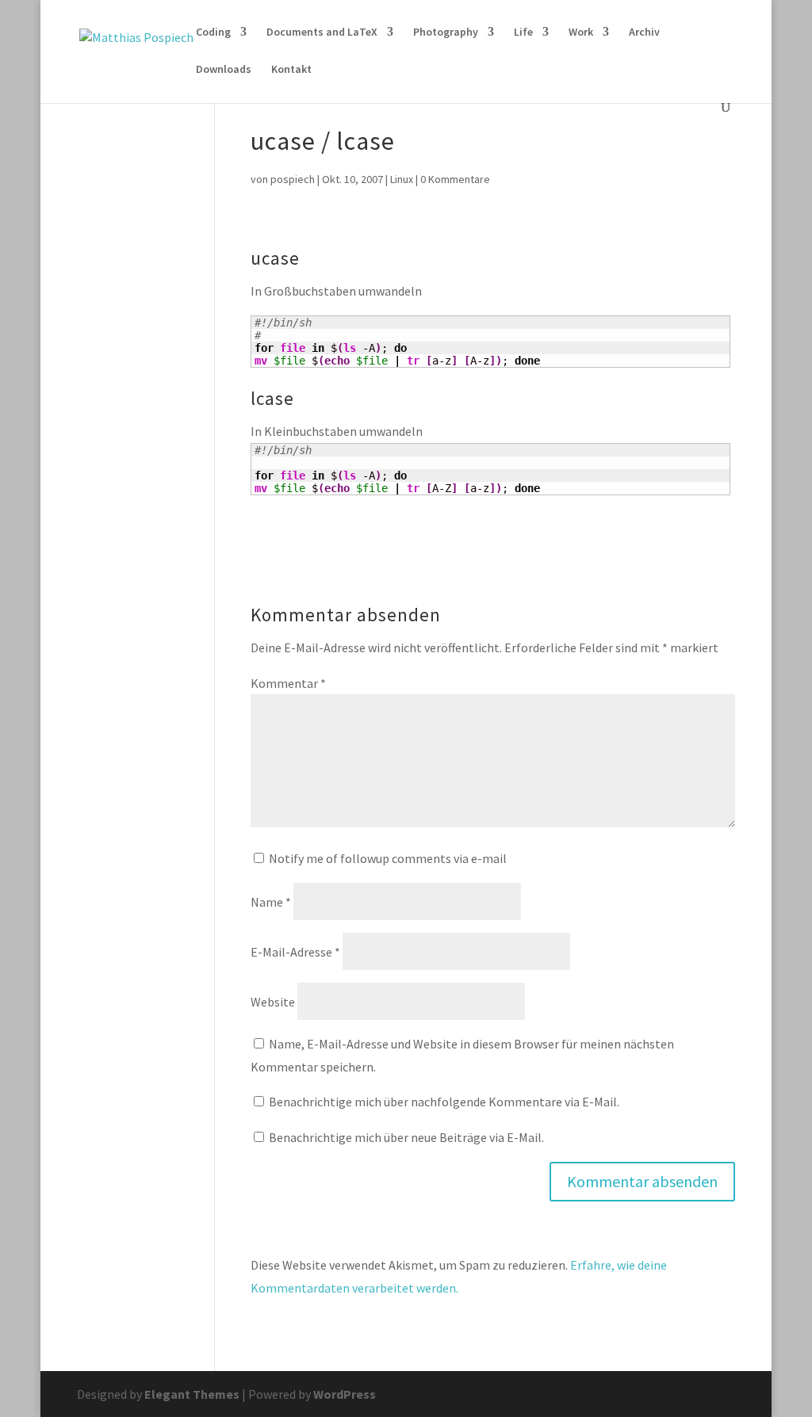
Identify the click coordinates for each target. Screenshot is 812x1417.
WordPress (344, 1394)
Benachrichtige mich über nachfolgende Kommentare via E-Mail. (444, 1102)
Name (271, 902)
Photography (445, 32)
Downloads (223, 69)
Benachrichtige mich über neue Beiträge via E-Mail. (406, 1137)
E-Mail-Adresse (295, 952)
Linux (401, 179)
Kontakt (291, 69)
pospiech (292, 179)
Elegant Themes (191, 1394)
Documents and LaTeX (321, 32)
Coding (213, 32)
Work (581, 32)
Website (273, 1002)
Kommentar (288, 683)
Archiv (644, 32)
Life (523, 32)
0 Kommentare (455, 179)
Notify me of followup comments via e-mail (388, 858)
